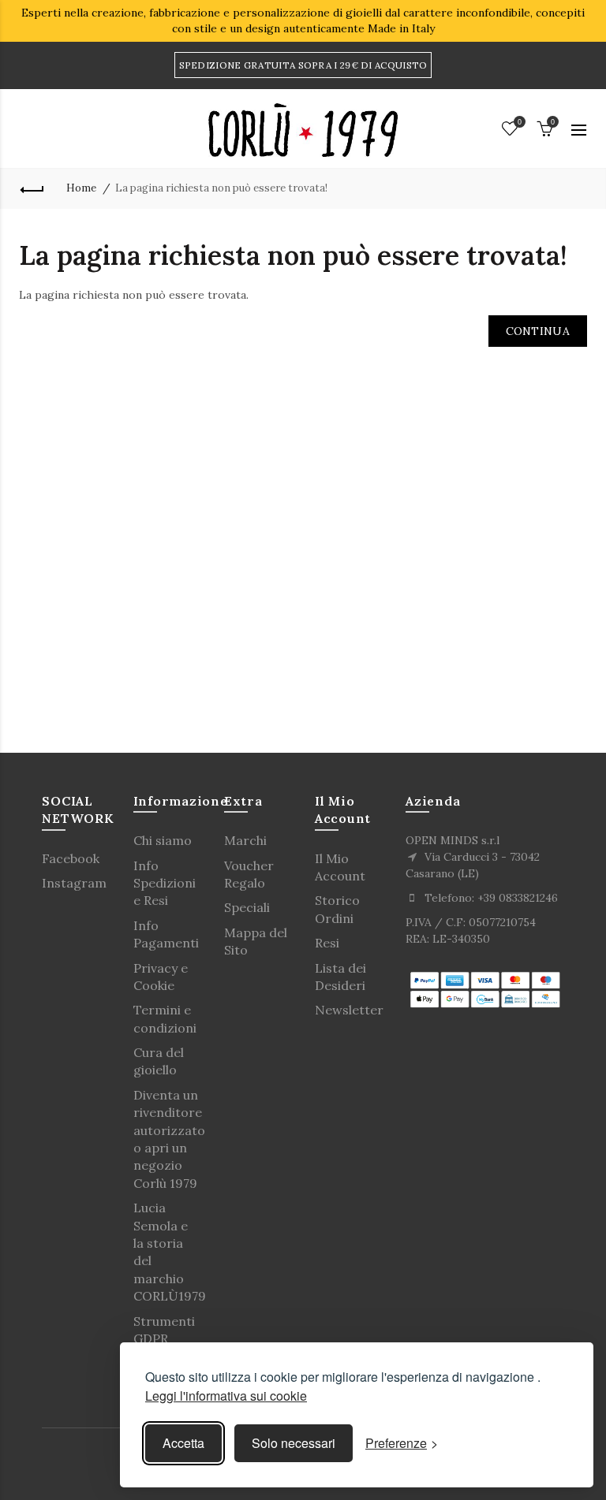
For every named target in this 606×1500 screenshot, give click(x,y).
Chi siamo (162, 840)
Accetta (183, 1443)
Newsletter (349, 1010)
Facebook (70, 858)
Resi (327, 943)
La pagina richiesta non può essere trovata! (221, 188)
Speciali (247, 907)
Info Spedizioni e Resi (164, 883)
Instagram (74, 883)
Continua (538, 331)
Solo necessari (293, 1443)
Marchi (245, 840)
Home (81, 188)
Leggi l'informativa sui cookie (226, 1395)
